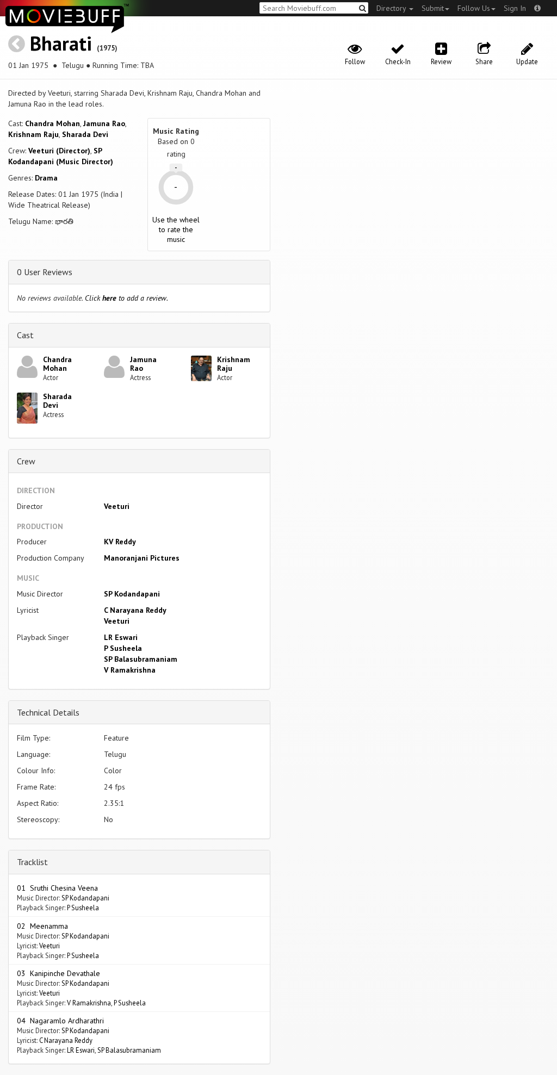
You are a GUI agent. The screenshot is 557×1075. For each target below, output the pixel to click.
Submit (433, 8)
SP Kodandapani (132, 594)
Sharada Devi (85, 134)
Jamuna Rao (104, 123)
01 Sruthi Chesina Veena (57, 888)
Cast (25, 335)
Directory (392, 8)
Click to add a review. (126, 298)
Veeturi (116, 506)
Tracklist (32, 861)
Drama (46, 178)
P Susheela (123, 648)
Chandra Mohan (52, 123)
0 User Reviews (44, 271)
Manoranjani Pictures (142, 558)
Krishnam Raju (33, 134)
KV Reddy (120, 541)
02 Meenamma (42, 926)
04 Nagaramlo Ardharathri (60, 1021)
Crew (26, 461)
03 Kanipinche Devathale (58, 973)
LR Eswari (121, 637)
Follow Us (473, 8)
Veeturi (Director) (59, 151)
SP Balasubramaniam (140, 659)
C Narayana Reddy (135, 610)
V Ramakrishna (130, 670)
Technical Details (48, 712)
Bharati (61, 43)
